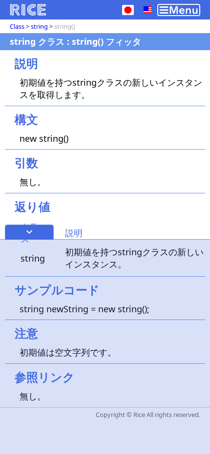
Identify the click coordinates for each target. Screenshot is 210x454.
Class (17, 26)
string (39, 26)
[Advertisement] (105, 347)
